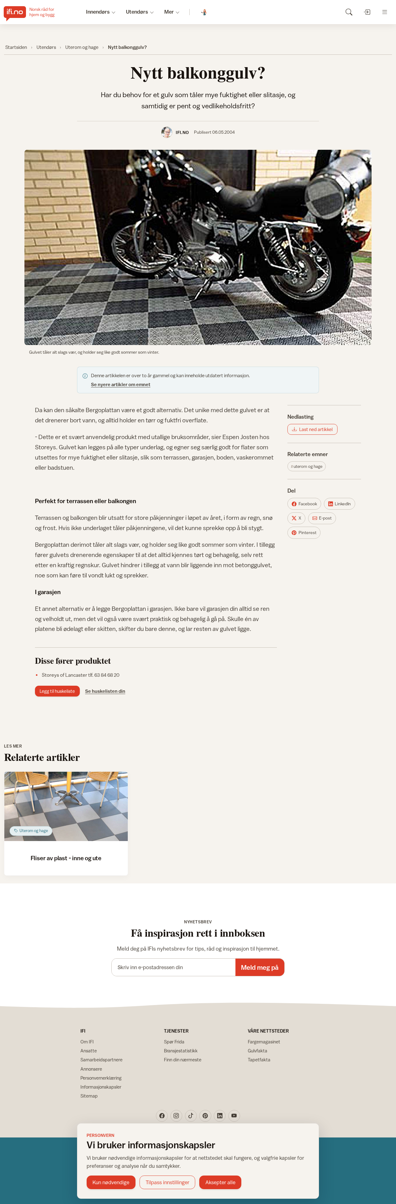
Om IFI (87, 1041)
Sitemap (89, 1095)
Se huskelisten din (105, 691)
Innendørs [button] (98, 12)
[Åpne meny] (384, 11)
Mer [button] (169, 12)
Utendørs (46, 47)
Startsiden (16, 47)
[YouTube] (234, 1116)
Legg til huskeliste (57, 691)
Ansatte (88, 1050)
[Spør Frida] (204, 12)
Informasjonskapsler (100, 1087)
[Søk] (348, 11)
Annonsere (91, 1069)
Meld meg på (259, 967)
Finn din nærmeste (182, 1059)
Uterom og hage (81, 47)
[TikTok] (191, 1116)
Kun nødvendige (111, 1182)
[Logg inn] (366, 11)
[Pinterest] (205, 1116)
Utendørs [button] (137, 12)
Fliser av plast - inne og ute (66, 857)
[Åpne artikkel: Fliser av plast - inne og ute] (66, 806)
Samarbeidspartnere (101, 1059)
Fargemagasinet (264, 1041)
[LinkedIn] (220, 1116)
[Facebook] (162, 1116)
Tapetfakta (259, 1059)
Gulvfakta (257, 1050)
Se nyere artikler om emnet (120, 384)
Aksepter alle (220, 1182)
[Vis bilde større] (198, 247)
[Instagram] (176, 1116)
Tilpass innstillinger (167, 1182)
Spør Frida (174, 1041)
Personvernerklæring (101, 1078)
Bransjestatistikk (181, 1050)
